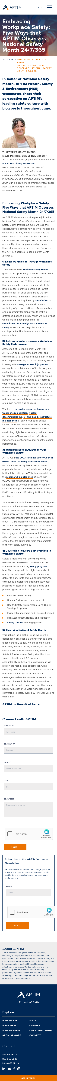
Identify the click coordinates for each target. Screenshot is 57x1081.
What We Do (10, 1025)
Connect (35, 1035)
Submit (15, 847)
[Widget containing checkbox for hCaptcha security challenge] (29, 834)
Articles (8, 59)
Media (33, 1020)
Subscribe (17, 925)
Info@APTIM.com (11, 1063)
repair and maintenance (19, 477)
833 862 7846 (9, 1058)
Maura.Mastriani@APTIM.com (18, 163)
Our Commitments (41, 1030)
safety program (38, 566)
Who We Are (10, 1020)
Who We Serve (11, 1030)
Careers (34, 1025)
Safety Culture (15, 622)
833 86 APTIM (9, 1054)
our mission (41, 300)
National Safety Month (35, 269)
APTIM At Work (11, 1035)
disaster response (26, 409)
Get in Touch (28, 1078)
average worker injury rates (32, 364)
